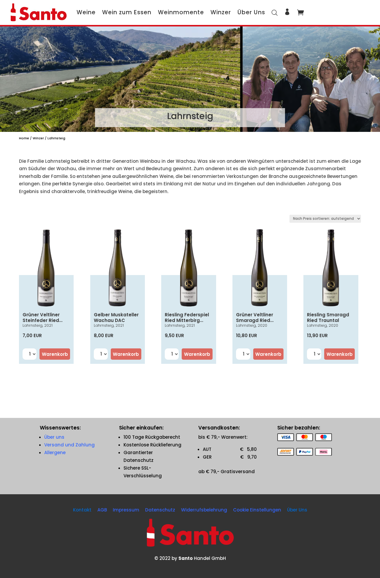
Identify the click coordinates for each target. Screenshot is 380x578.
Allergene (55, 452)
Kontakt (82, 510)
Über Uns (251, 12)
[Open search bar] (275, 12)
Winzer (220, 12)
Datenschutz (160, 510)
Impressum (126, 510)
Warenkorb (55, 354)
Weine (86, 12)
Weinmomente (181, 12)
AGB (102, 510)
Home (24, 138)
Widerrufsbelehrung (204, 510)
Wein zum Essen (126, 12)
